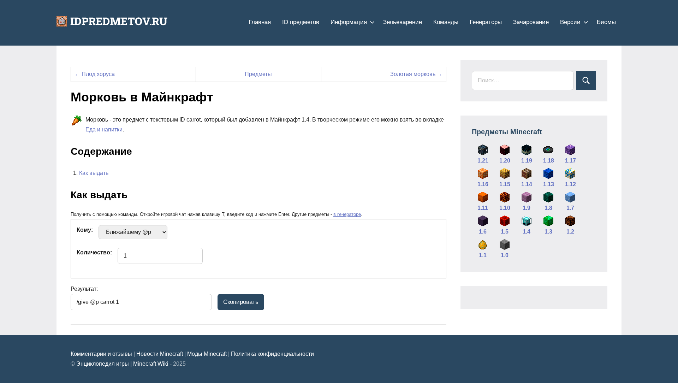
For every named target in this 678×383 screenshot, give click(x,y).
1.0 (505, 255)
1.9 (526, 208)
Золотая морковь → (416, 74)
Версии (570, 22)
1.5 (505, 232)
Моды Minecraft (207, 354)
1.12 (570, 184)
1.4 (526, 232)
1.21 (482, 161)
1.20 (504, 161)
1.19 (526, 161)
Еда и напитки (104, 129)
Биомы (606, 22)
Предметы (258, 74)
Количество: (94, 252)
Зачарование (531, 22)
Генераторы (486, 22)
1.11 (482, 208)
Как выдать (93, 173)
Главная (260, 22)
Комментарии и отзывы (101, 354)
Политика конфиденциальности (272, 354)
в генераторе (347, 214)
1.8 (548, 208)
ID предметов (300, 22)
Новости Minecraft (159, 354)
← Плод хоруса (95, 74)
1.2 (570, 232)
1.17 (570, 161)
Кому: (85, 230)
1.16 (482, 184)
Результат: (84, 289)
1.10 (504, 208)
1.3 (548, 232)
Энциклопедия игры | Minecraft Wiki (122, 364)
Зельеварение (402, 22)
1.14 (526, 184)
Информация (349, 22)
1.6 (483, 232)
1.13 (548, 184)
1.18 (548, 161)
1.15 (504, 184)
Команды (445, 22)
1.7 (570, 208)
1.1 (483, 255)
